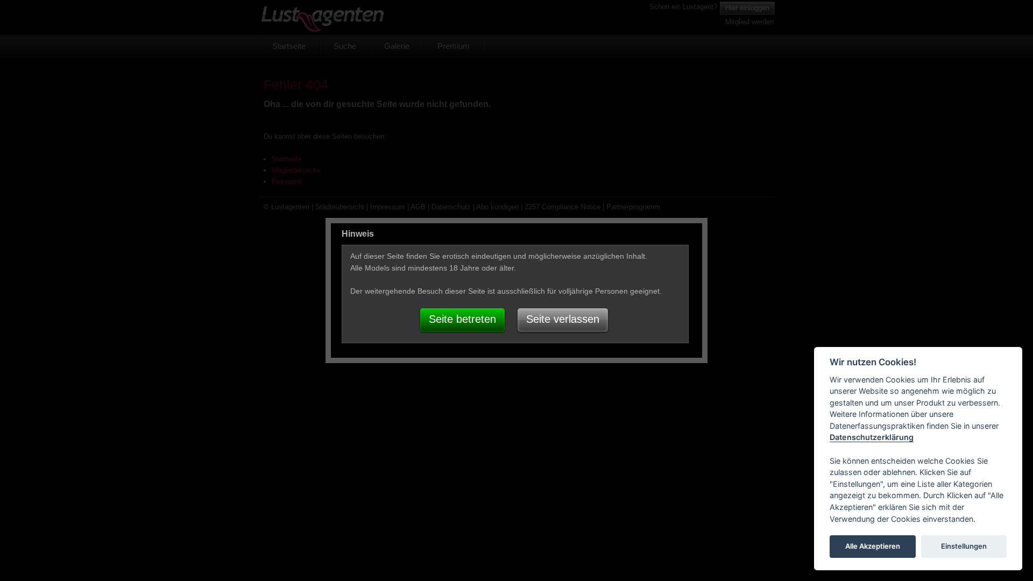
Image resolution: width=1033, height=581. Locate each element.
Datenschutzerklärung (872, 437)
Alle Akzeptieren (872, 546)
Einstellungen (964, 546)
